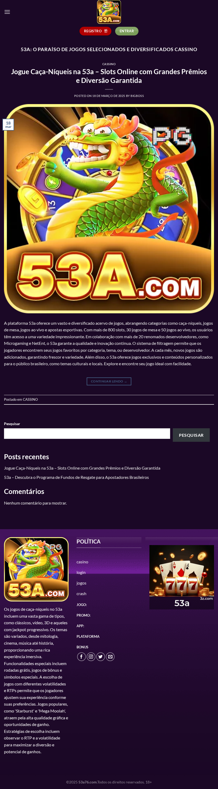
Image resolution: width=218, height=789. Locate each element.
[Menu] (7, 11)
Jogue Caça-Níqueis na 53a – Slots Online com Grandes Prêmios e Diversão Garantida (82, 467)
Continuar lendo (109, 381)
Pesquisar (12, 423)
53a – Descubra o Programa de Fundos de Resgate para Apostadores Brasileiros (76, 477)
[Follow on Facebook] (81, 656)
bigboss (137, 95)
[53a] (109, 12)
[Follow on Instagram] (91, 656)
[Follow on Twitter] (100, 656)
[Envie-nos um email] (110, 656)
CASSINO (109, 64)
